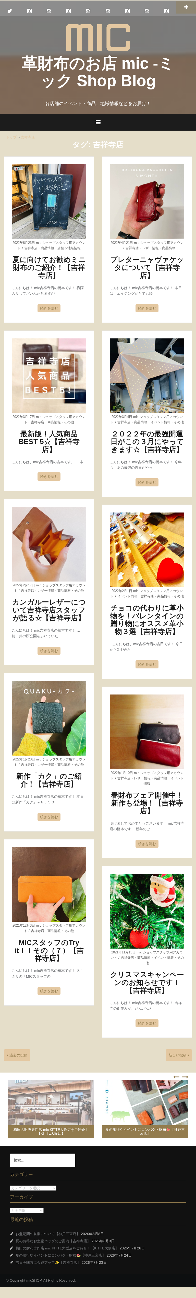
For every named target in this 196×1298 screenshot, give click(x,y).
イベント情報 (160, 422)
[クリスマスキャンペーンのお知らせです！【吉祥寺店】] (147, 911)
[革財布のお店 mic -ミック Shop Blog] (98, 37)
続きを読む (49, 308)
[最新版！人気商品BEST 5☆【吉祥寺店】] (49, 375)
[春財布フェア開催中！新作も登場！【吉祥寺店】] (147, 732)
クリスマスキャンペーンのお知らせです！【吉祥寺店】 (147, 982)
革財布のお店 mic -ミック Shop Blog (98, 71)
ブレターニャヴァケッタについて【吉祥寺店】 (147, 267)
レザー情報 (150, 248)
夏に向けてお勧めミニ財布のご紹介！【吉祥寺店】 (49, 267)
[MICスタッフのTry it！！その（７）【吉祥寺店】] (49, 884)
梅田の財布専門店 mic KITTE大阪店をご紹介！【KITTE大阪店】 (67, 1248)
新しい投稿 (178, 1055)
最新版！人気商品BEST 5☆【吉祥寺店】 (49, 442)
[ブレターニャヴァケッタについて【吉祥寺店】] (147, 201)
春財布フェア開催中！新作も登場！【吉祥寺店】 (147, 803)
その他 (69, 422)
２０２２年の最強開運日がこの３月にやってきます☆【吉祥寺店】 (147, 442)
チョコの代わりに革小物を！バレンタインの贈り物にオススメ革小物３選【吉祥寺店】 (147, 619)
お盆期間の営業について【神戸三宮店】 (48, 1234)
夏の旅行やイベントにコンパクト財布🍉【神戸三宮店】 (51, 1131)
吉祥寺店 (31, 248)
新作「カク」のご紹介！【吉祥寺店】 (49, 780)
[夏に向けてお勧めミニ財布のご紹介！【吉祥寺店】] (49, 201)
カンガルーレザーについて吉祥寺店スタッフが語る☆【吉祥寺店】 (49, 610)
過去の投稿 (18, 1055)
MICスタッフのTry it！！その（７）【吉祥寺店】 (49, 950)
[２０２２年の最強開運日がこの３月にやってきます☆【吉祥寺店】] (147, 375)
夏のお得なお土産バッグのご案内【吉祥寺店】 (53, 1241)
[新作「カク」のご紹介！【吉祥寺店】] (49, 718)
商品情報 (47, 248)
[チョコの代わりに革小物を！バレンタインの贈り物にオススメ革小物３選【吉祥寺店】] (147, 550)
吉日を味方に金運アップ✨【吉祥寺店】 (153, 1133)
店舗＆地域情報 (69, 248)
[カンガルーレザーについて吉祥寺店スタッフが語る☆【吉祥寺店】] (49, 544)
